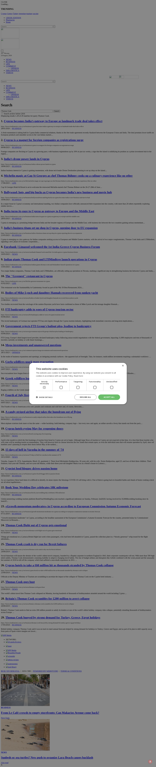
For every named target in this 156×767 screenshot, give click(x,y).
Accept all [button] (109, 397)
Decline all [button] (85, 397)
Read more (78, 376)
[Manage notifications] (150, 762)
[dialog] (78, 383)
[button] (44, 397)
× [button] (123, 366)
